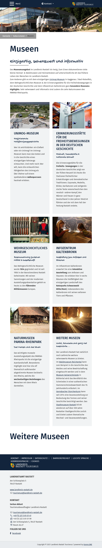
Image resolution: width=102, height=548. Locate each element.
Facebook (16, 533)
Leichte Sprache (81, 458)
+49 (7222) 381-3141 (22, 515)
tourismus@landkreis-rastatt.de (27, 493)
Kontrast (48, 3)
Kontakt (15, 458)
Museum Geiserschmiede (67, 375)
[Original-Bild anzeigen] (30, 115)
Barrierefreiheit (61, 458)
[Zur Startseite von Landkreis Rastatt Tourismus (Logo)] (83, 4)
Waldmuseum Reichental (70, 362)
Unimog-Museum (57, 79)
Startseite (6, 36)
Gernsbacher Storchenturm (68, 391)
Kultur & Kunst (19, 36)
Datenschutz (41, 458)
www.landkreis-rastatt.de (21, 490)
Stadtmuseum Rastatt (66, 405)
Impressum (26, 458)
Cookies (35, 461)
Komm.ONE (88, 545)
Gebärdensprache (20, 461)
